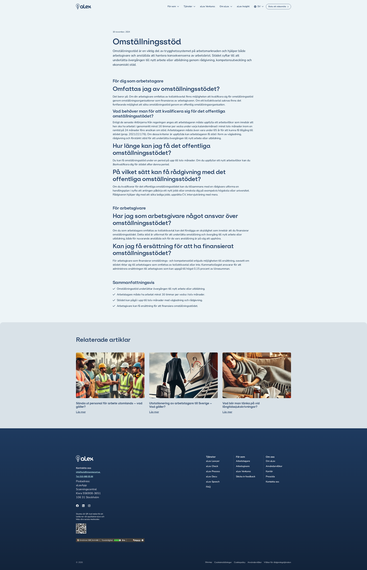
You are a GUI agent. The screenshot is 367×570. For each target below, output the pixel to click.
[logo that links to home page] (110, 458)
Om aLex (224, 6)
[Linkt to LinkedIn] (83, 506)
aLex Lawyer (212, 461)
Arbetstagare (243, 461)
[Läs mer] (110, 383)
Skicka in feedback (245, 476)
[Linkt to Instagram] (89, 506)
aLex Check (212, 466)
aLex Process (213, 471)
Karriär (269, 471)
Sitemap (208, 562)
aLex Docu (211, 476)
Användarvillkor (274, 466)
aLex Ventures (207, 6)
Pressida (270, 476)
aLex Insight (243, 6)
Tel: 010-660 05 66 (84, 476)
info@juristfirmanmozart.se (88, 472)
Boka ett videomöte (277, 6)
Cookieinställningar (223, 562)
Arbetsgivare (243, 466)
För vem (172, 6)
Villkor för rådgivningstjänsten (277, 562)
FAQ (208, 486)
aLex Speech (212, 481)
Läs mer (81, 412)
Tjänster (188, 6)
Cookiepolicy (239, 562)
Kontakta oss (272, 481)
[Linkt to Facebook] (77, 506)
